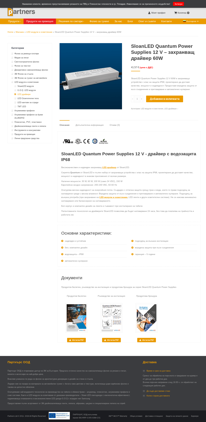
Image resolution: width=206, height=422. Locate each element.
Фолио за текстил (22, 66)
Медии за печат (21, 58)
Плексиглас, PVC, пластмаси (27, 122)
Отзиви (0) (115, 125)
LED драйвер (109, 167)
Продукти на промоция (24, 134)
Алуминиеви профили (24, 110)
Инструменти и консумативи (27, 130)
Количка (183, 12)
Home (10, 32)
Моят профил (158, 12)
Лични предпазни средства (26, 138)
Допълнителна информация (90, 125)
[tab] (65, 123)
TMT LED (21, 106)
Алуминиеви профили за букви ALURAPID (28, 116)
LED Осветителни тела (28, 98)
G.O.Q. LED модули (26, 90)
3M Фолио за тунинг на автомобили (30, 78)
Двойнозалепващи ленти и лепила (30, 126)
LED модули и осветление (39, 32)
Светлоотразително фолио (26, 62)
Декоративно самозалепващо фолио (31, 70)
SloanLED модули (25, 86)
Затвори (178, 4)
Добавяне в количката (164, 98)
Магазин (20, 32)
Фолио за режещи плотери (26, 53)
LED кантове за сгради (27, 102)
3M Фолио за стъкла (23, 74)
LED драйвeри (170, 109)
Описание (65, 125)
